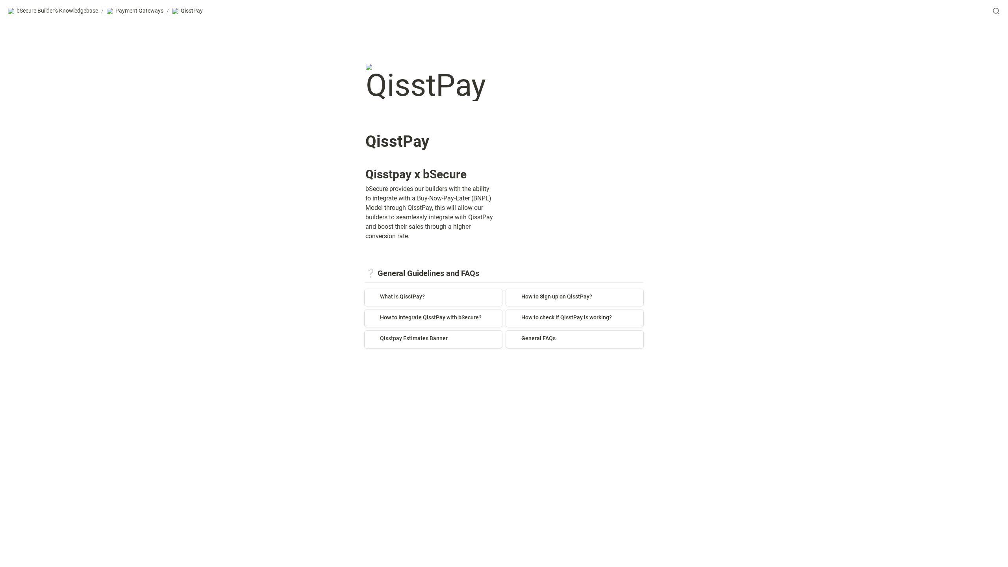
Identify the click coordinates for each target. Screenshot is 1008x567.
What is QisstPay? (390, 292)
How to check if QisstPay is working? (557, 313)
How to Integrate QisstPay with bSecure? (421, 313)
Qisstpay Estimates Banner (402, 334)
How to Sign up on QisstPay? (546, 292)
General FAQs (524, 334)
